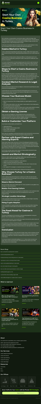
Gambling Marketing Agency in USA (7, 271)
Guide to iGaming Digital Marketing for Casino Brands (10, 263)
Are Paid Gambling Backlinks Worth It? (7, 254)
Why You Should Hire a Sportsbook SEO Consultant (9, 251)
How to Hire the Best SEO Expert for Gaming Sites (9, 266)
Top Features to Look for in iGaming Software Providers (10, 260)
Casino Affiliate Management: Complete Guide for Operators (11, 277)
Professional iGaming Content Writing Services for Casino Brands (12, 257)
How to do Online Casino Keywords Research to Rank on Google (12, 268)
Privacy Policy (38, 398)
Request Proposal (20, 393)
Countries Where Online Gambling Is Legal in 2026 (9, 274)
